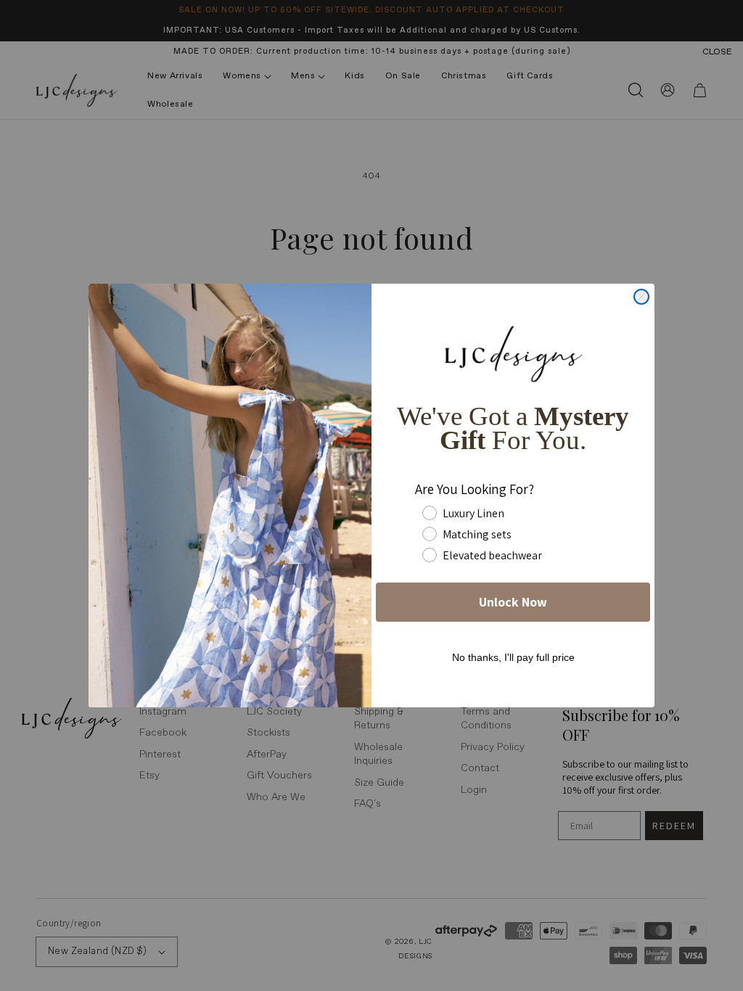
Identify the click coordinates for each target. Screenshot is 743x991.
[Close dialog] (641, 296)
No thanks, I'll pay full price (513, 657)
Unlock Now (513, 601)
